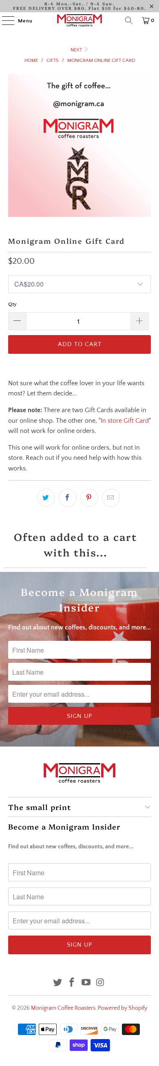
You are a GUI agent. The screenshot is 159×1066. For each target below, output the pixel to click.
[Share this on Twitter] (46, 498)
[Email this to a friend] (111, 498)
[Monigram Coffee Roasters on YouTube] (86, 983)
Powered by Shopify (122, 1008)
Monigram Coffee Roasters (63, 1008)
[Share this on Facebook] (68, 498)
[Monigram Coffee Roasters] (79, 20)
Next (77, 50)
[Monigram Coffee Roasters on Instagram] (100, 983)
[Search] (129, 20)
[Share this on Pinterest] (89, 498)
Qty (12, 304)
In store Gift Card (125, 420)
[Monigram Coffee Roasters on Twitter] (58, 983)
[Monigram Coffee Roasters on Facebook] (72, 983)
